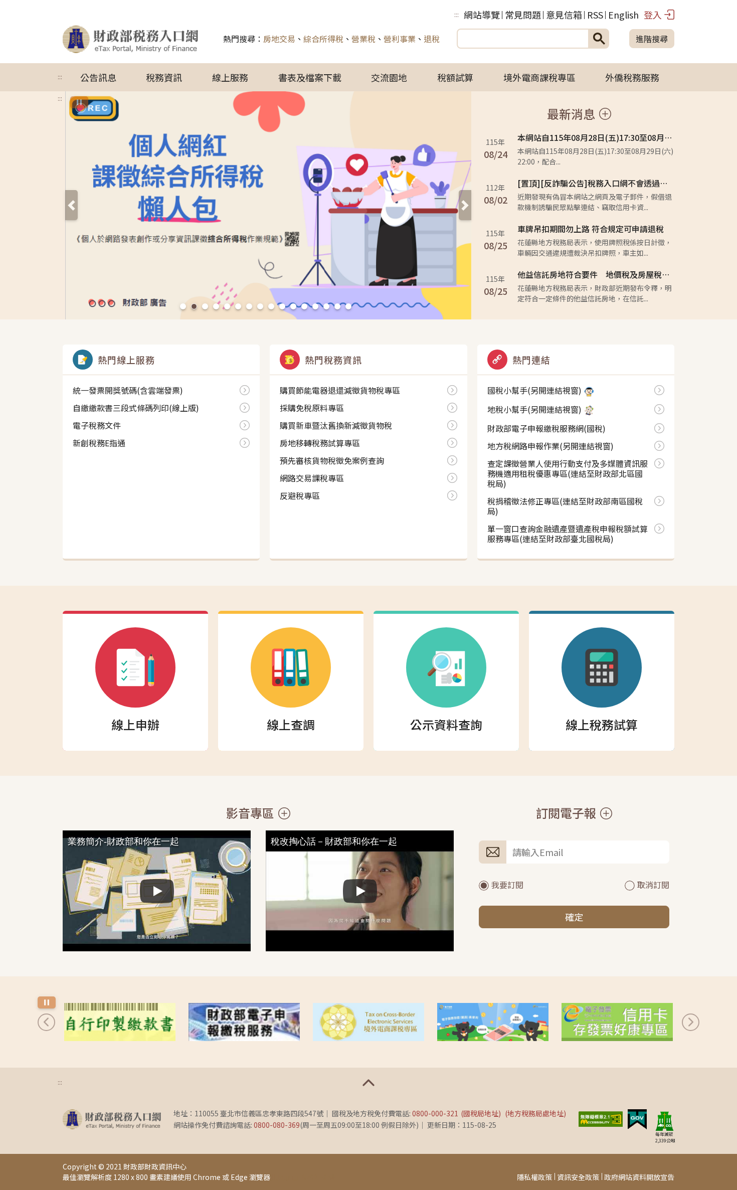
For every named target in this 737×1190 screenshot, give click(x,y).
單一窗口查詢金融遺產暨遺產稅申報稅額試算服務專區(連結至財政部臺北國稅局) (567, 534)
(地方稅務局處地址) (535, 1113)
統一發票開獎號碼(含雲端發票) (128, 390)
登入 (653, 14)
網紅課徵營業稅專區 (205, 306)
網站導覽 (482, 14)
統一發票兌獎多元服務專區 (271, 306)
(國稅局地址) (481, 1113)
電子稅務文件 (97, 425)
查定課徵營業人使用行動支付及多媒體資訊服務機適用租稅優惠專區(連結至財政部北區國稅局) (567, 473)
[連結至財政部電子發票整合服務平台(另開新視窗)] (493, 1022)
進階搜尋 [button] (652, 39)
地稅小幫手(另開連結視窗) (534, 409)
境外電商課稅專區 (539, 77)
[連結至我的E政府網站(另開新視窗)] (637, 1118)
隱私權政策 (534, 1177)
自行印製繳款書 (348, 306)
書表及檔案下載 (309, 77)
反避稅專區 (300, 495)
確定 (574, 916)
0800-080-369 (277, 1125)
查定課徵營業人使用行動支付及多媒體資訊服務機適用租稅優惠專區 (304, 306)
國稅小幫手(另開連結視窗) (534, 390)
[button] (71, 205)
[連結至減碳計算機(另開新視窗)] (664, 1121)
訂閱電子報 (566, 813)
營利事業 (400, 39)
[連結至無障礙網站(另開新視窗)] (601, 1118)
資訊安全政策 (578, 1177)
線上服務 (230, 77)
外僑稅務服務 (632, 77)
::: (456, 14)
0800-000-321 (435, 1113)
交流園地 (389, 77)
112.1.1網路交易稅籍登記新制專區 (227, 306)
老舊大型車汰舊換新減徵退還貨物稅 (293, 306)
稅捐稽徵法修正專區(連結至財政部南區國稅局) (565, 506)
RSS (595, 14)
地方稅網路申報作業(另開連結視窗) (550, 446)
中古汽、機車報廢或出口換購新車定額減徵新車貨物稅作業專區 (260, 306)
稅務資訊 (164, 77)
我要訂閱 (507, 885)
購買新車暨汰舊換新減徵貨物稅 (336, 425)
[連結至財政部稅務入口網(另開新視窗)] (112, 1119)
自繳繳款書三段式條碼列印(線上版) (136, 408)
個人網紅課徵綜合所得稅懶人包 (194, 306)
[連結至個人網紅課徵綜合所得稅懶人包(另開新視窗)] (268, 205)
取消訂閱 (653, 885)
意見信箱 (564, 14)
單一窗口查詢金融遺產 (282, 306)
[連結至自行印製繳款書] (120, 1022)
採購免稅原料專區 (312, 408)
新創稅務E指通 (326, 306)
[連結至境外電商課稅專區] (368, 1022)
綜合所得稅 (323, 39)
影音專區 (250, 813)
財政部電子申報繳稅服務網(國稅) (546, 428)
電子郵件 (493, 852)
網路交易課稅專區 (312, 478)
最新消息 (571, 114)
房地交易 (279, 39)
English (623, 14)
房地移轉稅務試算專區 (337, 306)
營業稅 (363, 39)
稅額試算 (455, 77)
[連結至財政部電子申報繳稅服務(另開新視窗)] (244, 1022)
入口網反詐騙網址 (183, 306)
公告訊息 (98, 77)
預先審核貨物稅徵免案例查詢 (332, 460)
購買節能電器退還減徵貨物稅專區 (249, 306)
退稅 (432, 39)
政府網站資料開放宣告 (639, 1177)
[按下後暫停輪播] (79, 102)
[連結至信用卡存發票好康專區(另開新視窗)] (617, 1022)
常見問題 (523, 14)
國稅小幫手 (238, 306)
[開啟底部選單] (368, 1083)
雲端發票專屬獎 (216, 306)
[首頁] (130, 38)
